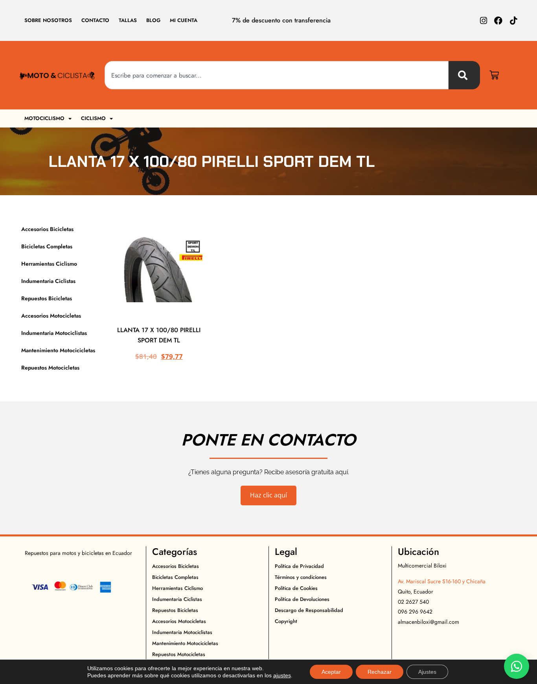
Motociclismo (44, 118)
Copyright (286, 621)
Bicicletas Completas (46, 246)
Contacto (95, 20)
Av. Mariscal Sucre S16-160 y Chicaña (442, 581)
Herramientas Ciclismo (49, 264)
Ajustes (427, 672)
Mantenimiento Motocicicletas (58, 350)
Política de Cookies (296, 588)
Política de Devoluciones (302, 599)
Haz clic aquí (268, 495)
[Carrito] (494, 75)
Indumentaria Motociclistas (54, 333)
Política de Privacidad (299, 566)
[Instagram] (483, 21)
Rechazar (380, 672)
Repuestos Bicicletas (46, 298)
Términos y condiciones (301, 577)
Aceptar (331, 672)
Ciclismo (93, 118)
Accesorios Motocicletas (51, 316)
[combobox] (277, 75)
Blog (153, 20)
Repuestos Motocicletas (50, 368)
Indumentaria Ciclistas (48, 281)
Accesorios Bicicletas (47, 229)
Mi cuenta (183, 20)
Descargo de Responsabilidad (309, 610)
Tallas (128, 20)
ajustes (282, 675)
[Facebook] (498, 21)
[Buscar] (464, 75)
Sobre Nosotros (48, 20)
